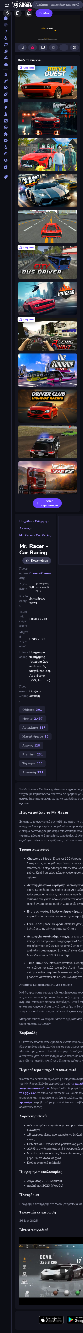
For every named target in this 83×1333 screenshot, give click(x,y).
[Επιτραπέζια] (5, 114)
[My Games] (18, 13)
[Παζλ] (5, 134)
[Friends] (7, 13)
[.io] (5, 87)
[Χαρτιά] (5, 167)
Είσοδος (44, 13)
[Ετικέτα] (5, 177)
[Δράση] (5, 107)
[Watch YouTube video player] (66, 1270)
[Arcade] (5, 74)
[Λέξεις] (5, 120)
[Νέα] (5, 31)
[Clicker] (5, 81)
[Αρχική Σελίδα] (5, 18)
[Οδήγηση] (5, 127)
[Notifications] (28, 13)
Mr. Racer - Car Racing (35, 535)
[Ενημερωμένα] (5, 44)
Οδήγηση (41, 521)
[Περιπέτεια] (5, 140)
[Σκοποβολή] (5, 153)
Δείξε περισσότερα (49, 503)
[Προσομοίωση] (5, 147)
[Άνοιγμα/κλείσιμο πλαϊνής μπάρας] (7, 4)
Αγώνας (24, 528)
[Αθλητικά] (5, 94)
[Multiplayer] (5, 58)
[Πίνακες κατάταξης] (5, 64)
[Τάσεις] (5, 38)
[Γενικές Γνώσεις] (5, 101)
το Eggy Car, (28, 1093)
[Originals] (5, 51)
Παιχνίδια (25, 521)
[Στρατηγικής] (5, 160)
